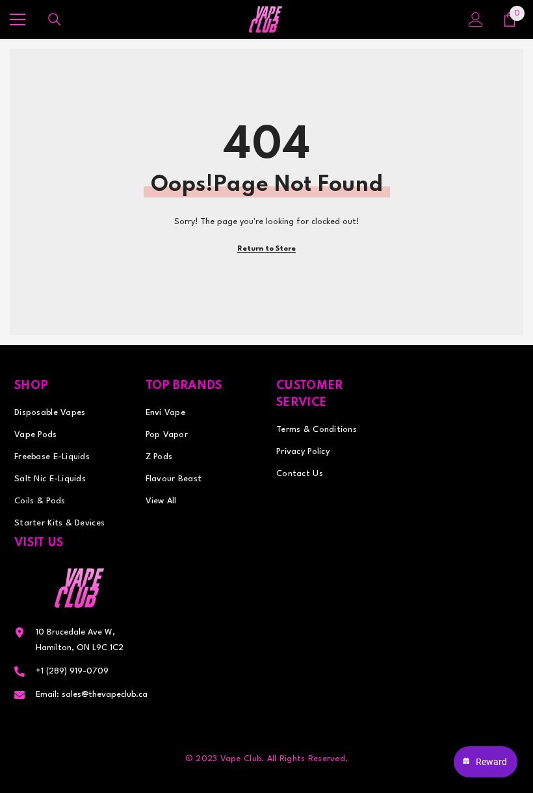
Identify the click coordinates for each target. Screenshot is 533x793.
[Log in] (476, 19)
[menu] (17, 19)
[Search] (54, 19)
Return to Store (266, 249)
